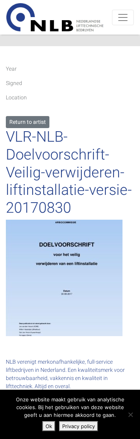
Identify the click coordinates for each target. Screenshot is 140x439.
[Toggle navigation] (123, 17)
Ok (49, 426)
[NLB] (54, 17)
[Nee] (130, 414)
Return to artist (27, 122)
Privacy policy (78, 426)
